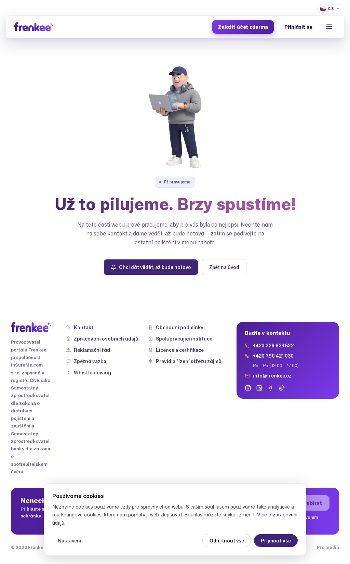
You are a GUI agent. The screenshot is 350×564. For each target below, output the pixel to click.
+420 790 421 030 (273, 355)
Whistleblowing (92, 372)
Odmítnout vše (227, 540)
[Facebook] (270, 388)
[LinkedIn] (259, 388)
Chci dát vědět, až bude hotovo (155, 267)
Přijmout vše (276, 540)
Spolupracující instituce (184, 338)
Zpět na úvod (224, 267)
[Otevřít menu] (329, 27)
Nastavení (69, 540)
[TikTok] (282, 388)
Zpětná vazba (90, 361)
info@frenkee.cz (272, 375)
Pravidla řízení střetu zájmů (188, 361)
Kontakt (84, 327)
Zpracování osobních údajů (106, 338)
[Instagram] (248, 388)
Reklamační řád (92, 350)
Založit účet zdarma (243, 26)
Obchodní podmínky (179, 327)
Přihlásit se (298, 26)
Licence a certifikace (180, 350)
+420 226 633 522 (273, 345)
